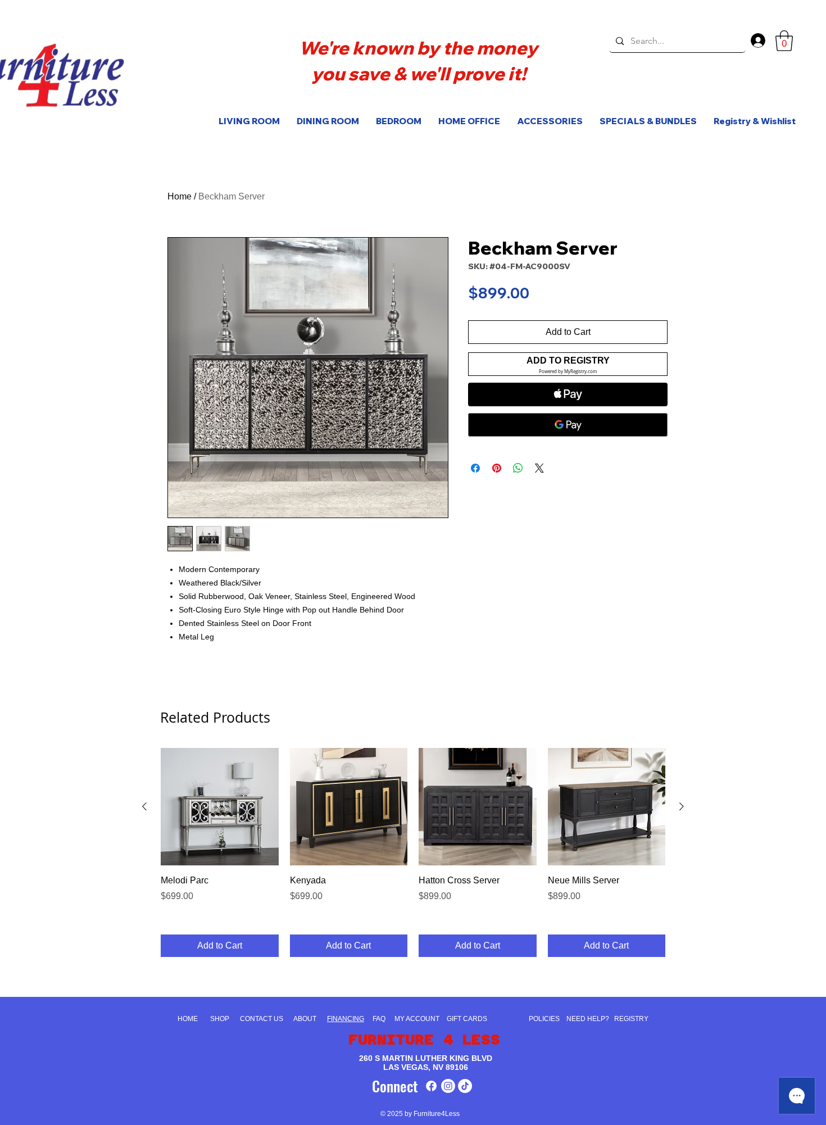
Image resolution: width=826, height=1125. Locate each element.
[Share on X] (539, 468)
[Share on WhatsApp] (518, 468)
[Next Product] (681, 806)
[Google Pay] (568, 425)
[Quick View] (220, 807)
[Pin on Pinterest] (496, 468)
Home (179, 196)
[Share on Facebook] (475, 468)
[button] (784, 40)
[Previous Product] (144, 806)
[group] (413, 852)
